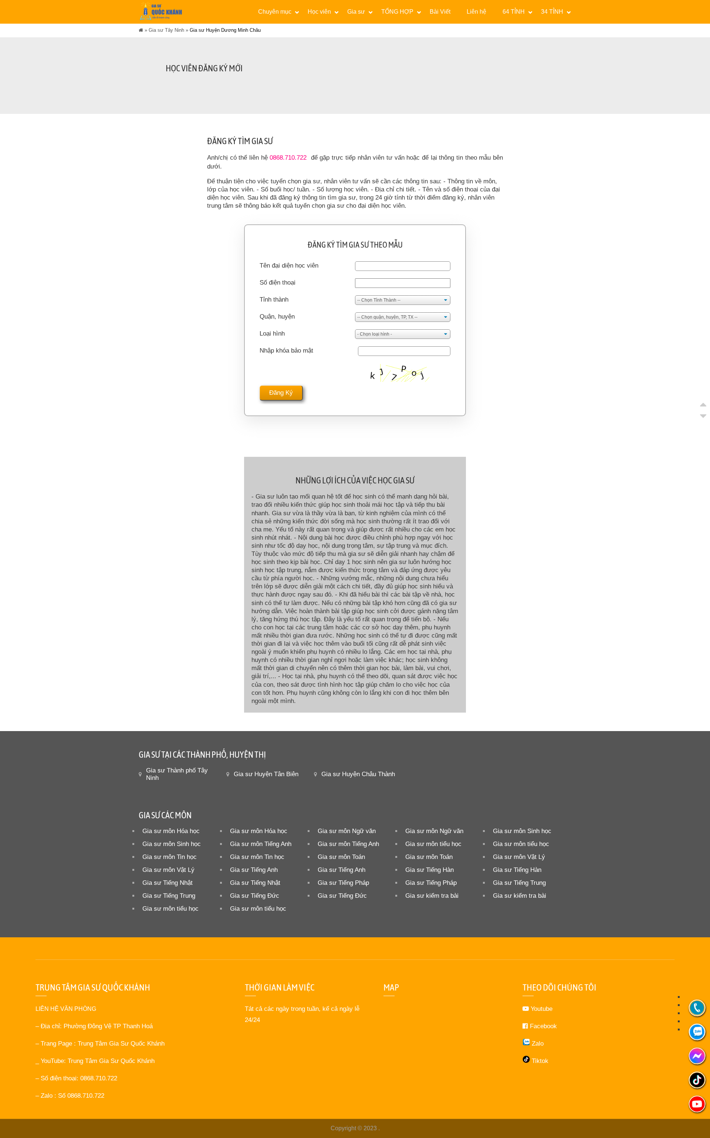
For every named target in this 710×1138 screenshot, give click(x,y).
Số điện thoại (277, 282)
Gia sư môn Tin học (169, 856)
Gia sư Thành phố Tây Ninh (177, 774)
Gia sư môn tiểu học (433, 843)
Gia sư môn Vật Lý (519, 856)
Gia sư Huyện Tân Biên (266, 774)
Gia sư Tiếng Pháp (343, 882)
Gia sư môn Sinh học (522, 831)
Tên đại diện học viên (289, 265)
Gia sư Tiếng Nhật (167, 882)
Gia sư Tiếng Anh (254, 869)
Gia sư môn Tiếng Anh (260, 843)
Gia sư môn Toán (341, 856)
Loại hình (272, 333)
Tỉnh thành (274, 299)
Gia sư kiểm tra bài (432, 895)
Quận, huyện (277, 316)
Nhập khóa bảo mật (286, 350)
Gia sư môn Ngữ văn (347, 831)
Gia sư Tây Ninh (166, 30)
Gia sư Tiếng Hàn (429, 869)
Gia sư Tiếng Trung (519, 882)
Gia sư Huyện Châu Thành (358, 774)
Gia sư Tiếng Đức (254, 895)
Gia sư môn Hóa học (171, 831)
